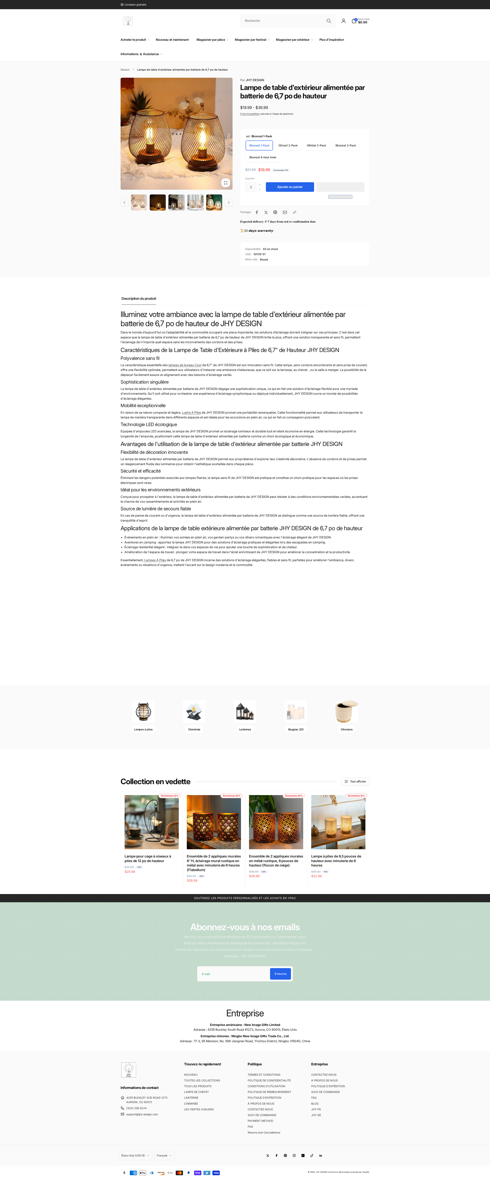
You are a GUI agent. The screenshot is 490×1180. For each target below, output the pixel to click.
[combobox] (288, 21)
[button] (340, 187)
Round (264, 259)
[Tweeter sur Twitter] (266, 212)
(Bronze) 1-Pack (259, 145)
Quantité (249, 178)
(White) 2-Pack (316, 145)
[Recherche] (329, 21)
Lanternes (245, 729)
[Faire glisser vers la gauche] (125, 202)
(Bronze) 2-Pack (345, 145)
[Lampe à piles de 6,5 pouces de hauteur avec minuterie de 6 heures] (338, 842)
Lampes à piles (143, 729)
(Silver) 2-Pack (288, 145)
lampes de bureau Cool (185, 365)
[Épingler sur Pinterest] (275, 212)
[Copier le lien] (294, 212)
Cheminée (194, 729)
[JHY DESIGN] (129, 1077)
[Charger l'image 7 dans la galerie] (195, 202)
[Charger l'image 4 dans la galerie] (158, 202)
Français (162, 1155)
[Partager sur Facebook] (257, 212)
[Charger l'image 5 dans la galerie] (176, 202)
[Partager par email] (285, 212)
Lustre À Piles (191, 412)
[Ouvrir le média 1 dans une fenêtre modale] (177, 134)
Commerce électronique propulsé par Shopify (348, 1172)
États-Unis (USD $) (133, 1155)
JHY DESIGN (252, 80)
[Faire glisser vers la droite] (229, 202)
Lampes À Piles (155, 560)
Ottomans (347, 729)
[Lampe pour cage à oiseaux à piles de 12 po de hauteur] (152, 842)
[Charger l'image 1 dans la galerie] (139, 202)
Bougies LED (296, 729)
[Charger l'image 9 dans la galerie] (214, 202)
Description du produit (139, 298)
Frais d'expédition (250, 113)
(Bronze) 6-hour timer (262, 157)
